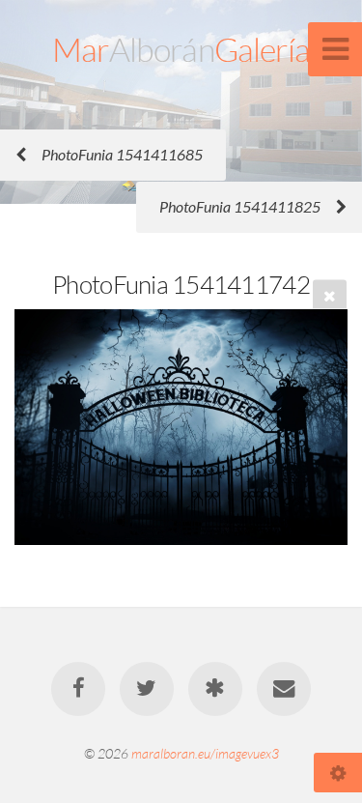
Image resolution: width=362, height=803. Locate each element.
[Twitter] (147, 689)
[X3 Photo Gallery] (215, 689)
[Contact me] (284, 689)
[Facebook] (78, 689)
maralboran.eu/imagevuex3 (205, 753)
